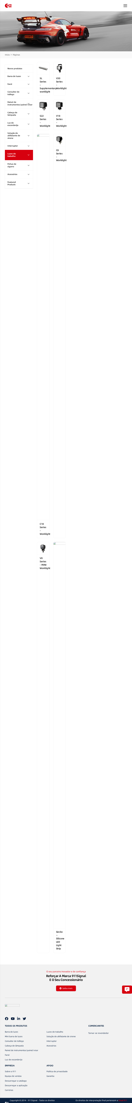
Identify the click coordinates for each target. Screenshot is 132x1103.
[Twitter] (24, 1018)
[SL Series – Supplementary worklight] (43, 68)
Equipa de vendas (13, 1076)
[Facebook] (6, 1018)
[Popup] (127, 990)
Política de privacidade (57, 1071)
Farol (7, 1055)
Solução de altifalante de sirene (61, 1036)
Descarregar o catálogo (16, 1080)
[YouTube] (13, 1018)
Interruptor (52, 1041)
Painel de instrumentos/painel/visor (21, 1050)
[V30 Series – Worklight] (59, 68)
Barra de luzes (11, 1031)
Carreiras (9, 1090)
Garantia (50, 1076)
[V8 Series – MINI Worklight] (43, 548)
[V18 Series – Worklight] (59, 106)
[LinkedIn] (18, 1018)
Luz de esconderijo (13, 1059)
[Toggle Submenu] (28, 76)
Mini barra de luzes (13, 1036)
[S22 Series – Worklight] (43, 106)
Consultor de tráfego (14, 1041)
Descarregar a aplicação (16, 1085)
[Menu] (125, 5)
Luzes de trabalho (55, 1031)
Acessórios (51, 1045)
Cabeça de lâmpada (14, 1045)
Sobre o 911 (10, 1071)
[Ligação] (8, 6)
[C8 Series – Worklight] (59, 140)
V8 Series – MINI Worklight (45, 563)
